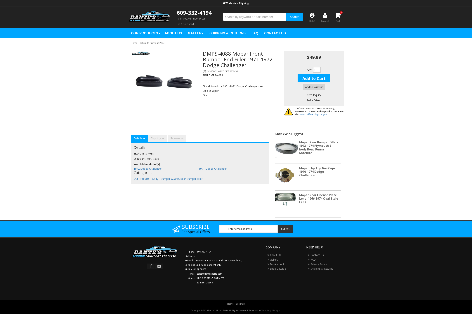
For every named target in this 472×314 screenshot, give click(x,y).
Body (155, 178)
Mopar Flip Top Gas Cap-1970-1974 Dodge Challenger (317, 171)
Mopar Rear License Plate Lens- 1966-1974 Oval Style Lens (318, 198)
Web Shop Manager (271, 310)
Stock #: (139, 159)
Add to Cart (314, 78)
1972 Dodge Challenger (148, 168)
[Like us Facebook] (151, 266)
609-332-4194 (194, 12)
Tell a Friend (314, 100)
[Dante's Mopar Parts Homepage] (149, 12)
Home (134, 43)
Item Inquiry (314, 95)
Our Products (142, 178)
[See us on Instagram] (159, 266)
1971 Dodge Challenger (213, 168)
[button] (263, 17)
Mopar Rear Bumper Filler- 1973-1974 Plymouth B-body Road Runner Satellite (318, 147)
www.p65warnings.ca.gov (313, 114)
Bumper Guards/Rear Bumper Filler (181, 178)
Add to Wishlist (314, 87)
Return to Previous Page (152, 43)
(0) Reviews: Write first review (220, 71)
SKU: (206, 75)
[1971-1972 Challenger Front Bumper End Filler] (164, 82)
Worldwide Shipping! (237, 3)
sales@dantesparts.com (209, 273)
